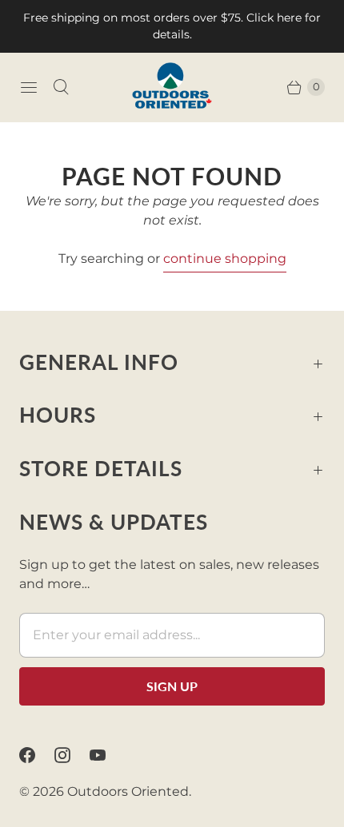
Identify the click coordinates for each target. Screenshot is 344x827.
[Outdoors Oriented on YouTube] (107, 755)
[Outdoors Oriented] (172, 87)
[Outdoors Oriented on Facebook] (36, 755)
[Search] (61, 87)
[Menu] (29, 87)
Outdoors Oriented (128, 791)
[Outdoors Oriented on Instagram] (72, 755)
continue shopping (224, 258)
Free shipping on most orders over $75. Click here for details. (172, 26)
